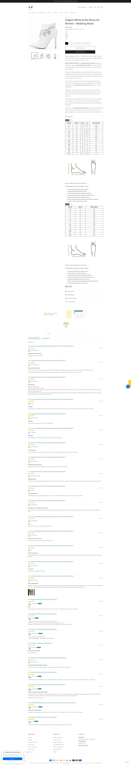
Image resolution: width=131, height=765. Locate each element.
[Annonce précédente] (28, 1)
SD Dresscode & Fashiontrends (37, 762)
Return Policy (31, 744)
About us (30, 737)
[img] (50, 313)
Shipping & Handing (32, 742)
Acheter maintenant (80, 52)
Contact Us (30, 751)
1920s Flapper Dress (57, 749)
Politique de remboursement (66, 762)
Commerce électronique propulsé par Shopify (51, 762)
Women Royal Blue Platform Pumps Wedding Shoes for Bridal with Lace (48, 657)
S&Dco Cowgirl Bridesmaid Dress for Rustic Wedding (44, 599)
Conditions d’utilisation (88, 762)
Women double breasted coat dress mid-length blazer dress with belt (48, 684)
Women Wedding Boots (58, 747)
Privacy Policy (31, 749)
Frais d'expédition (68, 29)
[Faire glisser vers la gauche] (29, 55)
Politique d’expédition (98, 762)
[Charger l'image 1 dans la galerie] (34, 56)
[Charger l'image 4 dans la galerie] (55, 56)
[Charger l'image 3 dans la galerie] (48, 56)
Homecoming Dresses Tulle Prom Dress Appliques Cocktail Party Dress (48, 360)
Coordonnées (66, 764)
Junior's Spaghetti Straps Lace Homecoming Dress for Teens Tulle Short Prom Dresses (52, 346)
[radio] (66, 36)
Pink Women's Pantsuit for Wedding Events (41, 643)
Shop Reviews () (46, 338)
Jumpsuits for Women (58, 742)
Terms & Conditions (32, 747)
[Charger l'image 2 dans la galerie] (41, 56)
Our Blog (30, 739)
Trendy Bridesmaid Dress (58, 744)
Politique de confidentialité (77, 762)
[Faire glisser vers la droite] (60, 55)
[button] (34, 12)
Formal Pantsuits (57, 739)
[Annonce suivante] (102, 1)
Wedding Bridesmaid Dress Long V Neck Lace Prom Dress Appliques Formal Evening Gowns (53, 702)
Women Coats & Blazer (58, 737)
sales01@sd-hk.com (83, 745)
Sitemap (55, 751)
